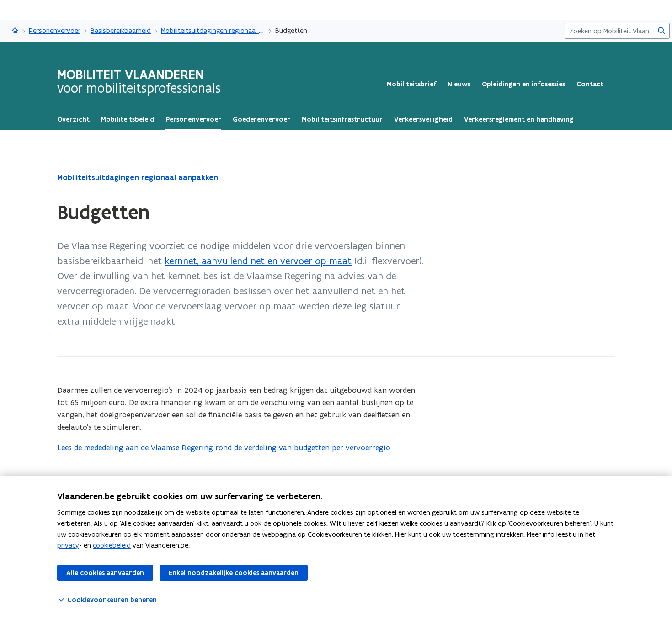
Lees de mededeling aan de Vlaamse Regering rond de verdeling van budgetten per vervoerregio (223, 448)
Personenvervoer (54, 30)
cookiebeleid (112, 545)
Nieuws (459, 84)
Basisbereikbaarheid (121, 30)
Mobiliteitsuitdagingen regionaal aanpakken (213, 30)
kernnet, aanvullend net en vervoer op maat (258, 261)
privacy (68, 545)
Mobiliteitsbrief (411, 84)
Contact (589, 84)
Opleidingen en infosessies (523, 84)
